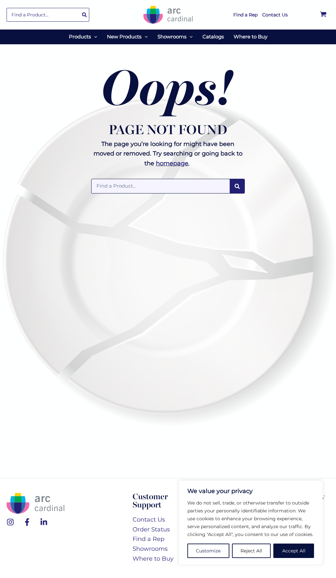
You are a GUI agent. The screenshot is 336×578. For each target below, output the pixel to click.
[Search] (85, 14)
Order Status (151, 529)
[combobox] (48, 14)
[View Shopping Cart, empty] (323, 15)
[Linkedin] (44, 522)
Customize (208, 551)
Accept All (293, 551)
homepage (172, 163)
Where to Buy (153, 558)
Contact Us (149, 519)
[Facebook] (27, 522)
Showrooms (150, 548)
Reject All (251, 551)
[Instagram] (10, 522)
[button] (94, 37)
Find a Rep (148, 539)
